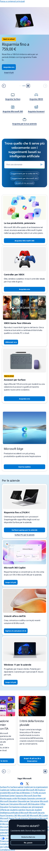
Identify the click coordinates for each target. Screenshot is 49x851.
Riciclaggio (22, 798)
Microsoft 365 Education (29, 804)
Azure (2, 815)
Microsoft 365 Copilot (39, 815)
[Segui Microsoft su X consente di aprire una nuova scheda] (27, 784)
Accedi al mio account (24, 183)
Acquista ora (8, 67)
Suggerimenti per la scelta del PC (24, 173)
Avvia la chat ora (28, 837)
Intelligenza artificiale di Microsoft (14, 812)
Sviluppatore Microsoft (38, 818)
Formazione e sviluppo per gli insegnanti (26, 807)
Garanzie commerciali (36, 798)
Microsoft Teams (7, 818)
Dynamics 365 (11, 815)
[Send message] (41, 164)
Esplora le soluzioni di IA (15, 631)
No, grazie (28, 843)
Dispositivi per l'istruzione (28, 801)
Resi (39, 795)
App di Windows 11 (24, 792)
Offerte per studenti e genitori (13, 809)
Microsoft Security (36, 812)
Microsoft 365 (32, 790)
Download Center (7, 795)
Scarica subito (24, 467)
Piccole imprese (21, 818)
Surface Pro (5, 787)
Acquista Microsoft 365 (24, 240)
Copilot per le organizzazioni (36, 787)
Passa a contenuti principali (12, 1)
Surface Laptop (16, 787)
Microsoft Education (8, 801)
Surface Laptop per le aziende (24, 530)
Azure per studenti (34, 809)
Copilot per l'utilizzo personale (13, 790)
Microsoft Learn (7, 821)
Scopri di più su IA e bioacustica (32, 759)
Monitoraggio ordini (8, 798)
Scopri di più (9, 72)
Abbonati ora (11, 342)
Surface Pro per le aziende (24, 535)
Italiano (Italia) (6, 835)
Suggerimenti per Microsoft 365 (24, 178)
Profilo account (39, 792)
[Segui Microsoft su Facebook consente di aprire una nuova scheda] (22, 784)
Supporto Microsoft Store (26, 795)
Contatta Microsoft (8, 844)
